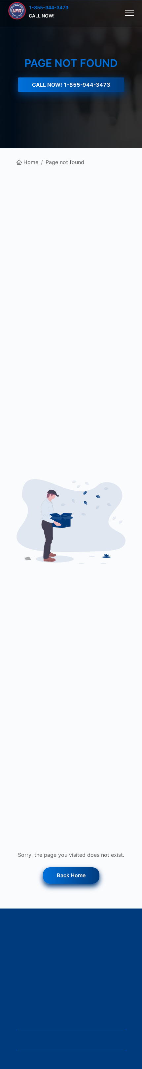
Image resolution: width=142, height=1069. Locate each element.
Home (30, 162)
